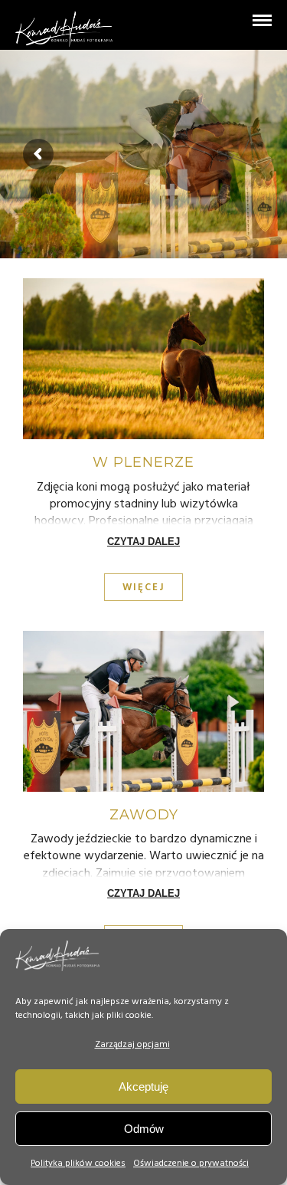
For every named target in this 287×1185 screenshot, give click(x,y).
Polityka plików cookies (78, 1163)
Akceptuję (143, 1086)
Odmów (144, 1128)
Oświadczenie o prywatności (191, 1163)
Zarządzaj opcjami (132, 1044)
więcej (143, 587)
